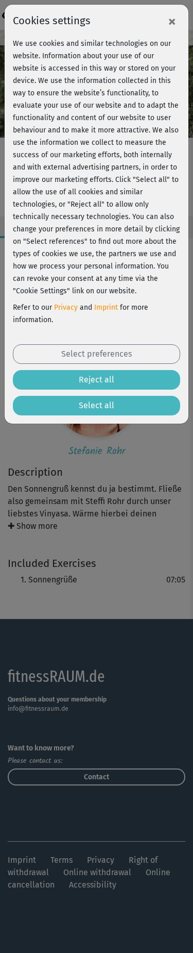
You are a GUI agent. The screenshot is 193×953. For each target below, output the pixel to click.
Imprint (106, 307)
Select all (96, 405)
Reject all (96, 379)
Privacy (66, 307)
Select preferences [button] (96, 354)
